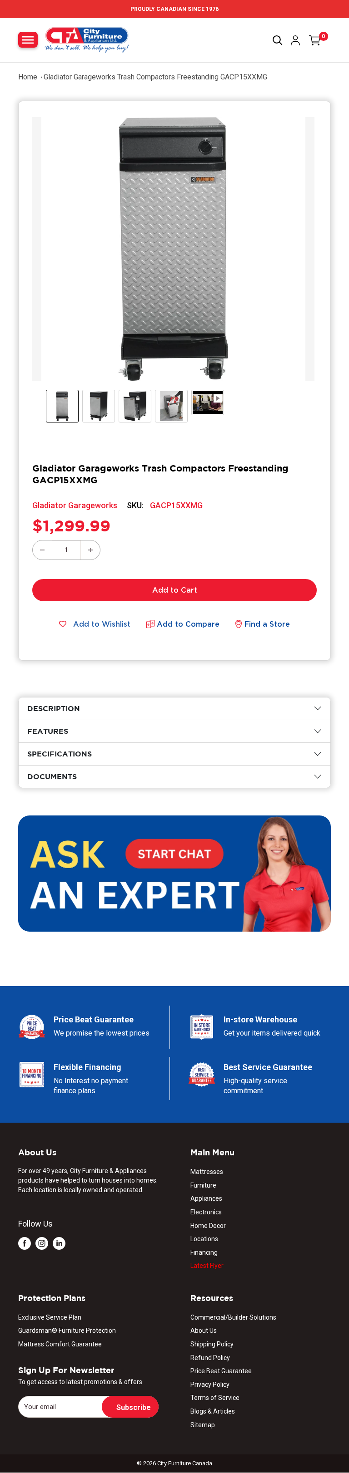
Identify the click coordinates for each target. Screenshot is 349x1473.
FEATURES (47, 731)
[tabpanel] (174, 708)
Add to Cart (174, 589)
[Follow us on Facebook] (24, 1243)
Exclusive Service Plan (49, 1317)
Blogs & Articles (212, 1411)
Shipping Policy (212, 1344)
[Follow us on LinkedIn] (59, 1243)
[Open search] (278, 40)
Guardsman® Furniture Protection (67, 1330)
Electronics (206, 1212)
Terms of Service (214, 1397)
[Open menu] (28, 40)
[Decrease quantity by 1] (42, 550)
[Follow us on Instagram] (41, 1243)
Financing (204, 1252)
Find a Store (267, 623)
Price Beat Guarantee (221, 1371)
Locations (204, 1238)
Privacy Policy (209, 1384)
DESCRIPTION (53, 708)
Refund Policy (210, 1357)
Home (27, 77)
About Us (203, 1330)
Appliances (206, 1198)
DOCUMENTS (52, 776)
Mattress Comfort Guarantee (60, 1344)
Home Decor (208, 1225)
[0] (315, 40)
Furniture (203, 1185)
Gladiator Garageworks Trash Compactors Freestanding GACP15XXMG (155, 77)
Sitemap (202, 1425)
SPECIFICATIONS (59, 754)
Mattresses (206, 1171)
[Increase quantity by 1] (90, 550)
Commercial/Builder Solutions (233, 1317)
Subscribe (133, 1407)
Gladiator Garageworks (74, 505)
